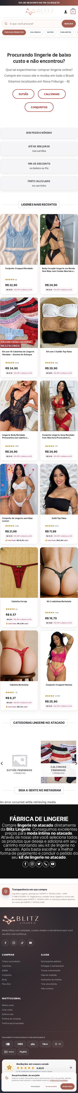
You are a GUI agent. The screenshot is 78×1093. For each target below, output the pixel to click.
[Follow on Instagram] (32, 864)
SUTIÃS (23, 94)
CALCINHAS (51, 94)
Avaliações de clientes (51, 979)
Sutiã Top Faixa (59, 518)
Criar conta (7, 1010)
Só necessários (51, 1086)
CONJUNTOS (39, 107)
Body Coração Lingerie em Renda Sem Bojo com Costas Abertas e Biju (58, 270)
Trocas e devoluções (50, 970)
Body (4, 979)
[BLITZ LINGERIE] (39, 920)
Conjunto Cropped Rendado (19, 268)
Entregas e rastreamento (52, 966)
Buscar (69, 24)
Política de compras (11, 1018)
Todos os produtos (14, 32)
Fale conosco (47, 988)
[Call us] (46, 864)
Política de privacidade (13, 1023)
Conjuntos (65, 32)
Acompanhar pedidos (51, 961)
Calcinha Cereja (19, 601)
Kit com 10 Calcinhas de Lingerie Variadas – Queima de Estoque (18, 353)
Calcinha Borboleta (19, 685)
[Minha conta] (65, 11)
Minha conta (8, 1005)
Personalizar (35, 1086)
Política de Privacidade (59, 1080)
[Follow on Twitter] (39, 864)
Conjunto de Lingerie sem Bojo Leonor (17, 519)
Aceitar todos (67, 1086)
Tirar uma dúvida (49, 984)
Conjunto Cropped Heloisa (59, 685)
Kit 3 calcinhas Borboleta (59, 601)
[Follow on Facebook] (25, 864)
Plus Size (6, 984)
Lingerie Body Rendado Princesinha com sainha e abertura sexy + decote (14, 436)
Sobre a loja (7, 1014)
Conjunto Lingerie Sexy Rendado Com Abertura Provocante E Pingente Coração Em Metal (58, 436)
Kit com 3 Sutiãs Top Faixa (59, 351)
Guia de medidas (49, 975)
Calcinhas (35, 32)
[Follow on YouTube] (53, 864)
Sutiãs (50, 32)
